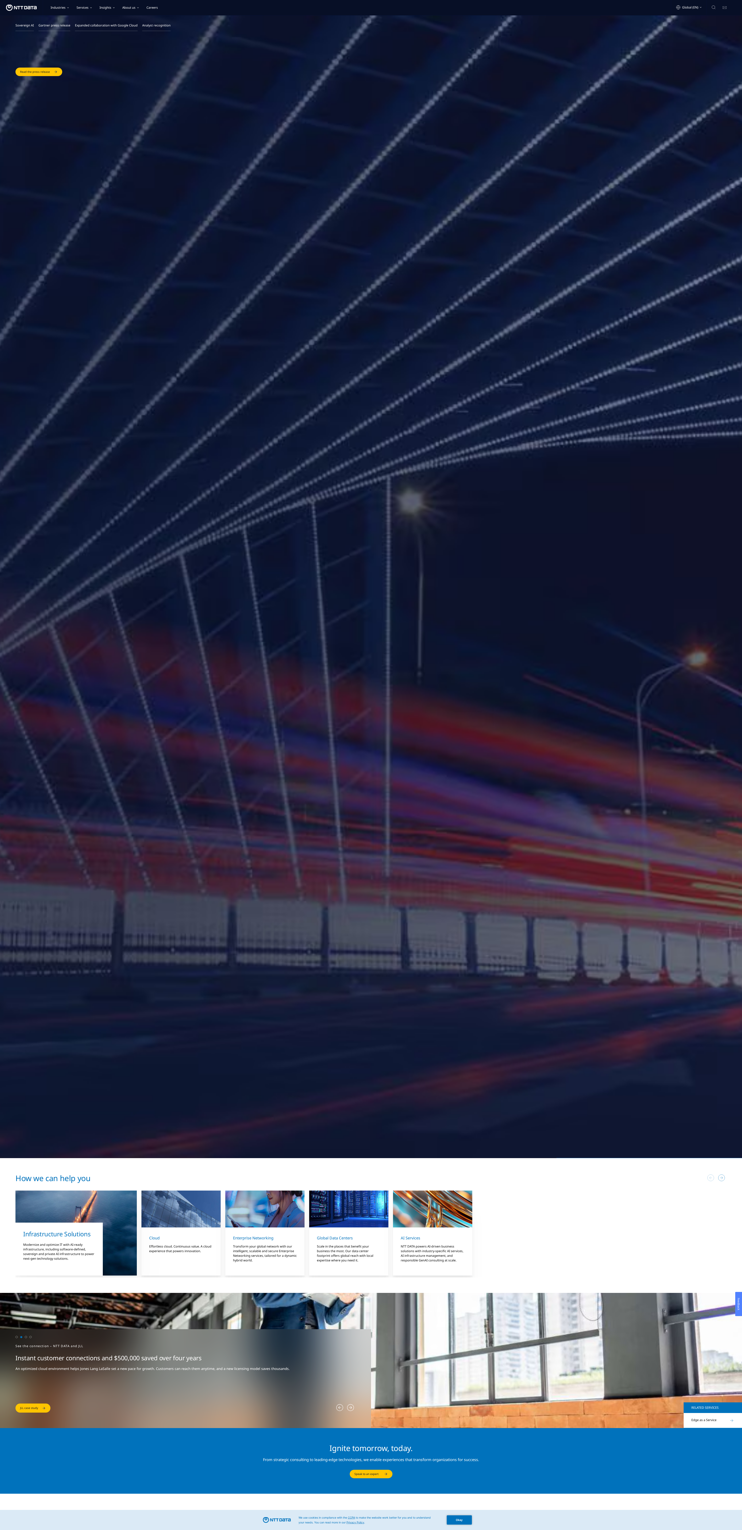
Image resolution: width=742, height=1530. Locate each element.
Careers (152, 7)
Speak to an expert (366, 1474)
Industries (58, 7)
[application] (371, 1520)
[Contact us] (724, 8)
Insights (105, 7)
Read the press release (35, 68)
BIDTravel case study (33, 1408)
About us (128, 7)
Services (82, 7)
